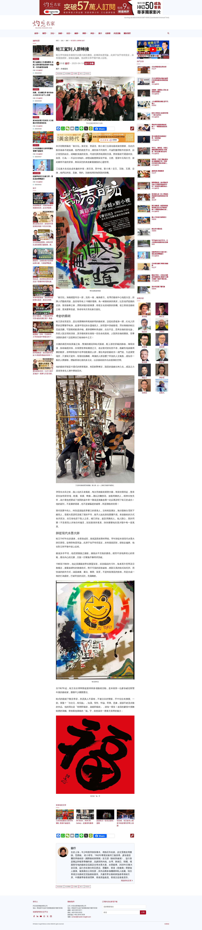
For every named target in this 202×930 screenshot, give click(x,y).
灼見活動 (117, 33)
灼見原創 (60, 73)
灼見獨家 (68, 73)
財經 (60, 33)
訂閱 (143, 912)
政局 (36, 33)
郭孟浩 (87, 73)
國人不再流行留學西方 (159, 217)
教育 (44, 33)
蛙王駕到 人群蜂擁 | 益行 (78, 40)
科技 (92, 33)
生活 (68, 33)
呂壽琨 (75, 73)
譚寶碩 (154, 105)
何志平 (154, 69)
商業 (84, 33)
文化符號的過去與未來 (159, 67)
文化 (52, 33)
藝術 (67, 40)
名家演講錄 (36, 173)
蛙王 (81, 73)
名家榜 (107, 33)
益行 (67, 63)
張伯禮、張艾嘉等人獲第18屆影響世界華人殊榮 (125, 823)
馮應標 (154, 231)
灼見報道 (36, 89)
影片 (100, 33)
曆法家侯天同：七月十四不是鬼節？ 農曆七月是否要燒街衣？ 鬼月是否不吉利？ (43, 373)
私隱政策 (167, 924)
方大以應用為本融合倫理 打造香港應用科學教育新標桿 (160, 80)
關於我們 (127, 33)
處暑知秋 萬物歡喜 (158, 171)
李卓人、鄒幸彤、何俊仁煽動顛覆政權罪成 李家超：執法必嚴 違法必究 (160, 149)
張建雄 (154, 219)
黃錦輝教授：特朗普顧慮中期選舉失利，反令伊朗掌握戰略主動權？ (43, 207)
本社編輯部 (39, 70)
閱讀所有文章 (126, 881)
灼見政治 (36, 59)
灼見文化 (36, 145)
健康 (76, 33)
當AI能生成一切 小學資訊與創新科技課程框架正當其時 (160, 196)
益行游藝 (89, 63)
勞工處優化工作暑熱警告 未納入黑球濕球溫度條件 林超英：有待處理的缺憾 (43, 64)
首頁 (57, 40)
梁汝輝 (154, 200)
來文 (153, 128)
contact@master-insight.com (81, 917)
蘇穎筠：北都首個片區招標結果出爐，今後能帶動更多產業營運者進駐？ (43, 263)
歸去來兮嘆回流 (157, 229)
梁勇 (153, 244)
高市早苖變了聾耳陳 (158, 286)
